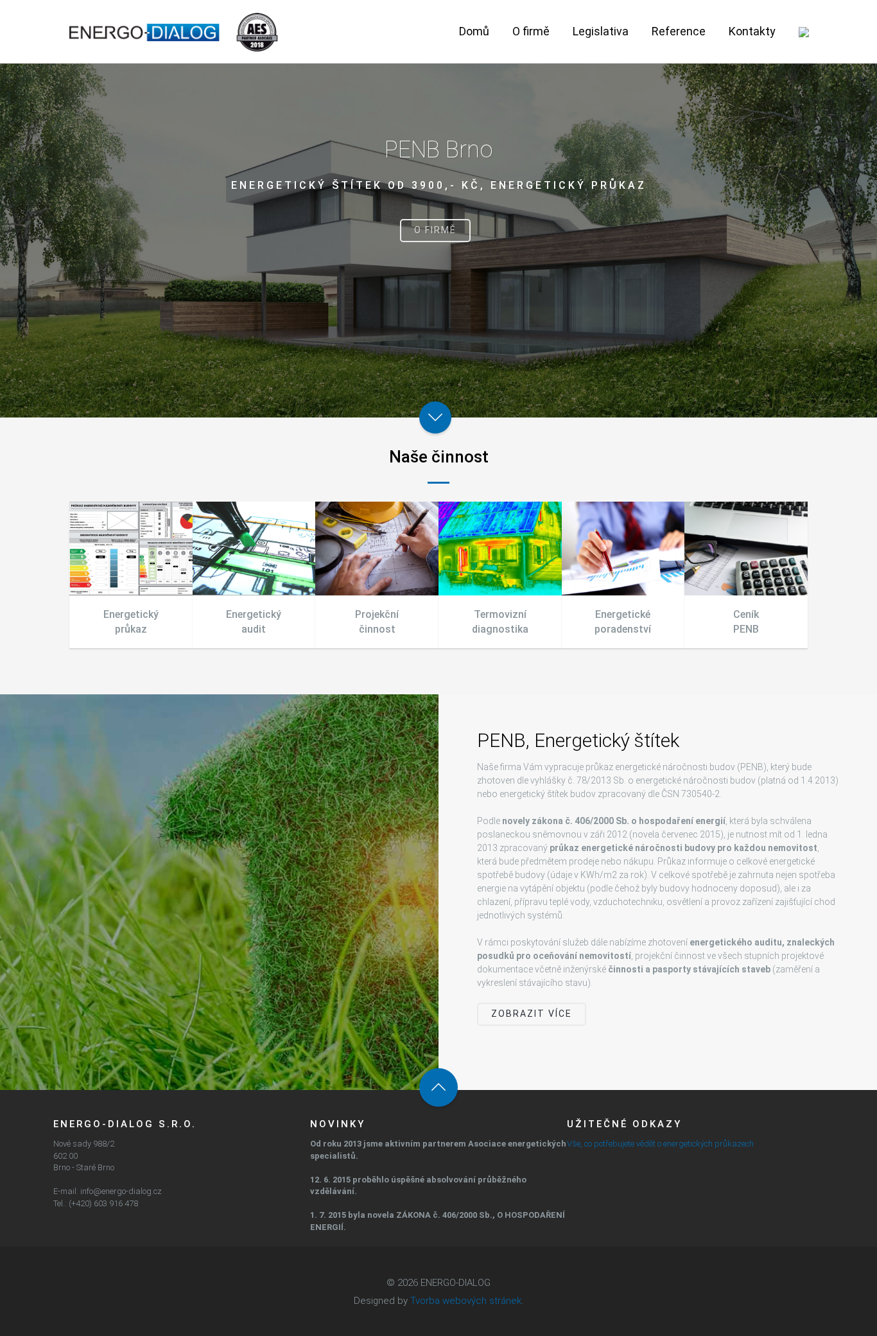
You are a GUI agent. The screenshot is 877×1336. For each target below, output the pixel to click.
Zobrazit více (531, 1013)
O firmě (531, 31)
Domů (474, 31)
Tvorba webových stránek (465, 1300)
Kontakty (752, 31)
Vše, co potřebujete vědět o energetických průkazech (660, 1143)
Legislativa (601, 31)
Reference (679, 31)
